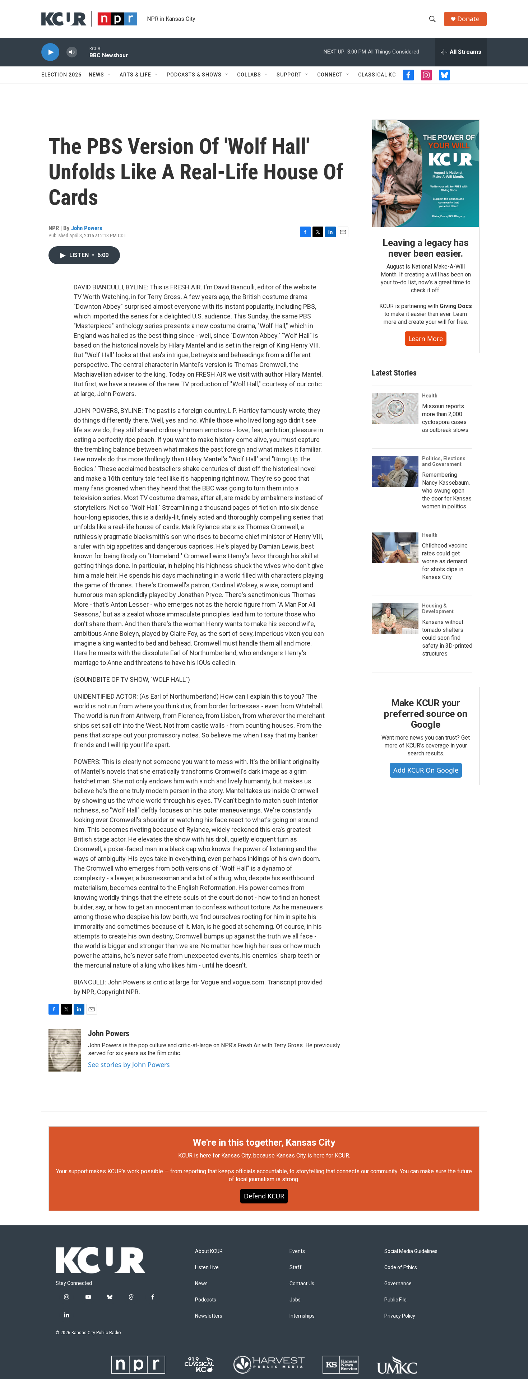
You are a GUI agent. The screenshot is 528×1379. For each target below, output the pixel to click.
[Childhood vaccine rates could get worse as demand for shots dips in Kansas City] (395, 547)
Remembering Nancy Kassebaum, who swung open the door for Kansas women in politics (447, 490)
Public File (395, 1300)
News (96, 75)
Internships (302, 1316)
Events (297, 1251)
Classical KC (377, 75)
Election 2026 (61, 75)
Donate (468, 19)
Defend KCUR (264, 1196)
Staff (296, 1267)
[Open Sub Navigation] (109, 75)
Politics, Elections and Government (444, 461)
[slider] (83, 52)
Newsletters (208, 1316)
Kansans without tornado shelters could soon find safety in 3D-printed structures (447, 638)
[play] (50, 52)
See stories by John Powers (129, 1064)
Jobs (295, 1300)
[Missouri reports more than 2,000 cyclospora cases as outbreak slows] (395, 408)
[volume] (72, 52)
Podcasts (205, 1300)
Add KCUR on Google (425, 770)
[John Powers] (64, 1050)
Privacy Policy (399, 1316)
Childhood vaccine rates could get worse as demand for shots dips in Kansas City (445, 561)
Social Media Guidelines (410, 1251)
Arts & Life (135, 75)
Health (429, 396)
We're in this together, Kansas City (264, 1142)
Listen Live (207, 1267)
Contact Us (302, 1283)
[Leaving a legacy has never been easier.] (425, 173)
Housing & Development (438, 608)
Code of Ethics (400, 1267)
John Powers (86, 228)
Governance (398, 1283)
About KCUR (209, 1251)
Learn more (425, 338)
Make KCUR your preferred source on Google (425, 714)
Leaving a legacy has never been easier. (425, 248)
